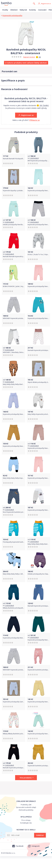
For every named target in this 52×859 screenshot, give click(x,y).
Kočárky (32, 10)
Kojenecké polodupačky (12, 15)
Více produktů (26, 778)
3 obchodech (34, 222)
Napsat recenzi (29, 57)
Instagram (36, 846)
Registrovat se (46, 3)
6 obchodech (9, 350)
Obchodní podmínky (26, 810)
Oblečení (14, 10)
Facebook (19, 846)
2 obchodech (34, 158)
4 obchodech (9, 222)
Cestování (42, 10)
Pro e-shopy (26, 820)
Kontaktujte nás (26, 823)
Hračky (5, 10)
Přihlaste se (34, 120)
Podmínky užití (26, 805)
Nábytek (23, 10)
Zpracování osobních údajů (26, 807)
